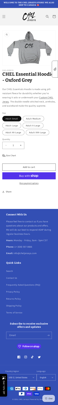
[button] (3, 16)
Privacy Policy (13, 291)
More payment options (29, 183)
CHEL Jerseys (24, 399)
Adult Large (12, 125)
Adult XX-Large (13, 132)
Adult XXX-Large (37, 132)
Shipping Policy (13, 305)
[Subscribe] (48, 335)
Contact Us (11, 278)
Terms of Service (14, 312)
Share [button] (9, 191)
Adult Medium (33, 118)
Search (9, 271)
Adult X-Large (33, 125)
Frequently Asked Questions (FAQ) (23, 284)
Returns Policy (13, 298)
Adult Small (12, 118)
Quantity (6, 139)
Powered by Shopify (38, 399)
